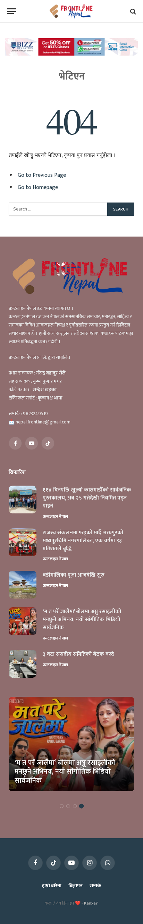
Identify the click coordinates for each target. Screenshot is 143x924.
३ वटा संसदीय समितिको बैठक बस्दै (78, 654)
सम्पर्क (95, 886)
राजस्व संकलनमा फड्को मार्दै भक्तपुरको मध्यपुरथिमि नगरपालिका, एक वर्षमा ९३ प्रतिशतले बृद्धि (83, 540)
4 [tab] (81, 806)
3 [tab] (75, 806)
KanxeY (91, 903)
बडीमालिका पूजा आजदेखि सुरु (73, 575)
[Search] (132, 11)
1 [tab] (61, 806)
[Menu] (11, 11)
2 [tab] (68, 806)
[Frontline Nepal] (71, 11)
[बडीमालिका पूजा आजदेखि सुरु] (22, 585)
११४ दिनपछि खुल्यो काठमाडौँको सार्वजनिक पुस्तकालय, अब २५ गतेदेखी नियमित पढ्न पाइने (87, 498)
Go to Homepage (38, 187)
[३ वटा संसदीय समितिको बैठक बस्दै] (22, 664)
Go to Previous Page (42, 175)
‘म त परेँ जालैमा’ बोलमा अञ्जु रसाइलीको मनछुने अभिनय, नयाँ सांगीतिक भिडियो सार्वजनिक (82, 619)
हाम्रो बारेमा (51, 886)
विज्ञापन (75, 886)
